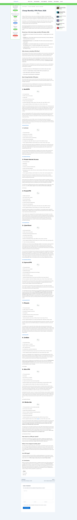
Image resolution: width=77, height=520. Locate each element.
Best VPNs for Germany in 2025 (63, 16)
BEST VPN (30, 1)
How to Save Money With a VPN (62, 27)
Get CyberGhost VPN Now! (26, 259)
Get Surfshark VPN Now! (26, 156)
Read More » (61, 21)
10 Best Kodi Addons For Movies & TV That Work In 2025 (62, 12)
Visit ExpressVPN (15, 35)
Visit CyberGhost (15, 10)
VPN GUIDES (56, 1)
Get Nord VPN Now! (25, 125)
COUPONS (50, 1)
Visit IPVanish (15, 29)
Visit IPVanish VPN (25, 334)
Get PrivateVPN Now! (25, 222)
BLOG (61, 1)
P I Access (15, 16)
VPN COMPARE (44, 1)
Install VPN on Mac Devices (62, 24)
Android (38, 418)
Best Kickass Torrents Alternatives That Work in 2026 (63, 8)
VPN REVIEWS (37, 1)
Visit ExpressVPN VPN (26, 300)
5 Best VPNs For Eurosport (62, 20)
